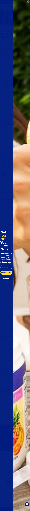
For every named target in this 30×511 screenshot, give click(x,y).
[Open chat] (27, 504)
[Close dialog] (28, 2)
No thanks (6, 278)
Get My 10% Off (6, 272)
